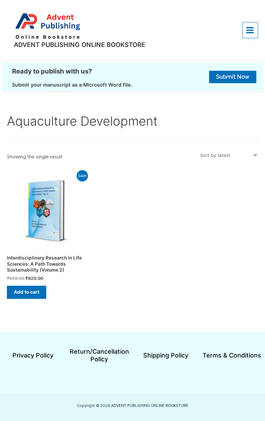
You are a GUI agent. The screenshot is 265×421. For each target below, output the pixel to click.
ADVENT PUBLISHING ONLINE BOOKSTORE (79, 44)
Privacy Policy (32, 355)
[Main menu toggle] (250, 30)
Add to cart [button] (26, 292)
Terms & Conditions (232, 355)
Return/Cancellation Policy (99, 355)
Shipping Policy (165, 355)
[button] (232, 77)
